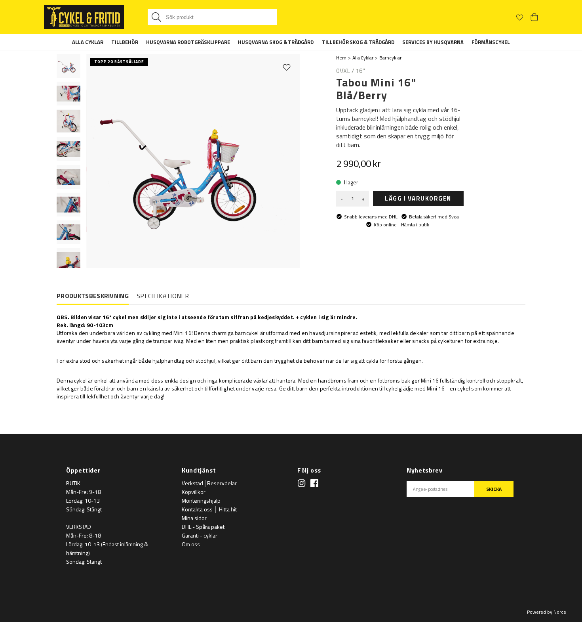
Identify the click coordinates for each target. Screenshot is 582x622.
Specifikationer (163, 296)
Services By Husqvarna (433, 42)
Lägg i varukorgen (418, 198)
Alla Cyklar (87, 42)
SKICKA (494, 489)
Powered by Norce (546, 612)
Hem (341, 57)
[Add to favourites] (287, 67)
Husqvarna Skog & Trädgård (276, 42)
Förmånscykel (491, 42)
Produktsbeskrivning (93, 296)
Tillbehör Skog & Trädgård (358, 42)
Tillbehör (124, 42)
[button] (68, 66)
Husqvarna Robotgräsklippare (188, 42)
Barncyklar (390, 57)
